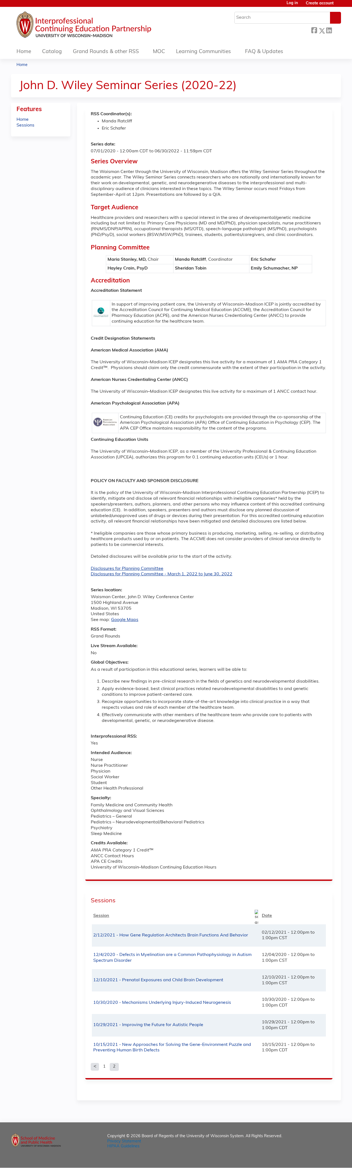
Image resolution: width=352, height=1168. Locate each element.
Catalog (52, 51)
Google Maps (124, 620)
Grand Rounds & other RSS (106, 51)
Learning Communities (203, 51)
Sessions (25, 125)
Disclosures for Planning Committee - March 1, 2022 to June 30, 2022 (161, 574)
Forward (336, 29)
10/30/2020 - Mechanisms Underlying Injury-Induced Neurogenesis (162, 1003)
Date (267, 916)
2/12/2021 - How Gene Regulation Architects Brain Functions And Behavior (170, 935)
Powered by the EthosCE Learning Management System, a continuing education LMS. (321, 1159)
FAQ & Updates (264, 51)
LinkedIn (329, 29)
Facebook (314, 29)
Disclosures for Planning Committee (127, 569)
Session (101, 916)
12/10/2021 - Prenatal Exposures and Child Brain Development (158, 980)
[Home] (100, 26)
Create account (320, 3)
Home (23, 51)
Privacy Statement (124, 1141)
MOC (159, 51)
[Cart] (339, 5)
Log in (292, 3)
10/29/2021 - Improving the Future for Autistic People (148, 1025)
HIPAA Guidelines (123, 1146)
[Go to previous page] (95, 1067)
